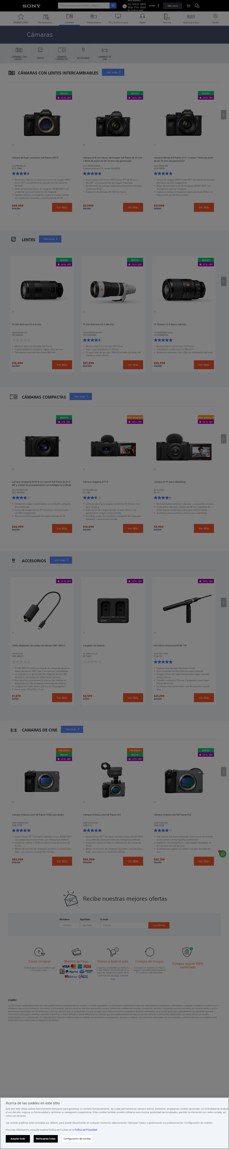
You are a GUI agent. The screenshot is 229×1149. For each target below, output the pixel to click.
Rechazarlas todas (45, 1138)
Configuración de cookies (77, 1138)
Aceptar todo (18, 1138)
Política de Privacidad (86, 1129)
